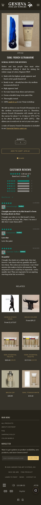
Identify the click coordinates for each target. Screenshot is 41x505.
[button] (11, 181)
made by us (12, 102)
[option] (20, 32)
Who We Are (13, 472)
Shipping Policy (8, 434)
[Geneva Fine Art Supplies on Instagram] (23, 500)
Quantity (20, 139)
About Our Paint (9, 427)
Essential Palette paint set (17, 128)
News (21, 477)
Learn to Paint (11, 477)
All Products (7, 423)
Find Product (27, 472)
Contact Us (31, 477)
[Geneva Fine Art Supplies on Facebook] (18, 500)
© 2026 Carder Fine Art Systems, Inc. (20, 467)
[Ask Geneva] (36, 490)
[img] (7, 203)
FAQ (3, 431)
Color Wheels (8, 438)
